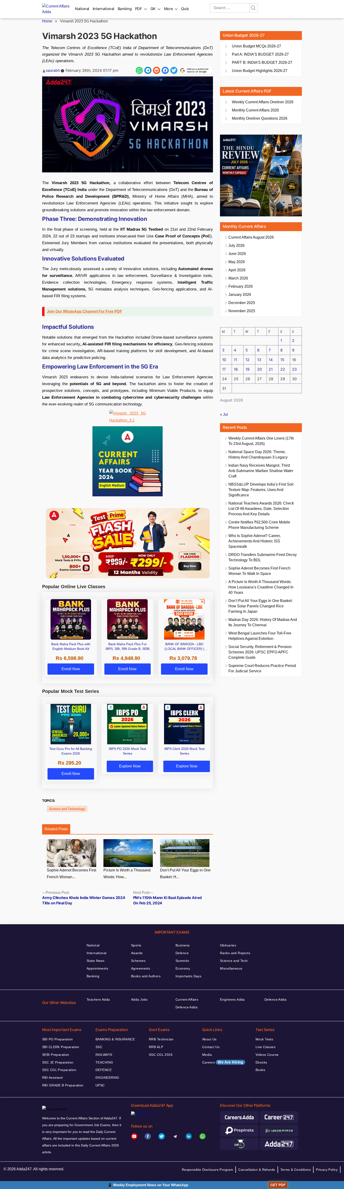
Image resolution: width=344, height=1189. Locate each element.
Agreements (140, 968)
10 (224, 359)
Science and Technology (67, 809)
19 (247, 369)
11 (235, 359)
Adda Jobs (139, 999)
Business (183, 945)
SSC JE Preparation (57, 1062)
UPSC (100, 1085)
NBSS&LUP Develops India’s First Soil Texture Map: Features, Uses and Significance (260, 489)
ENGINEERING (107, 1077)
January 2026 (239, 295)
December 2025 (241, 303)
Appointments (97, 968)
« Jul (224, 414)
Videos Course (267, 1054)
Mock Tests (264, 1039)
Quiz (185, 8)
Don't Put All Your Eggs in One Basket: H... (185, 873)
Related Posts (56, 829)
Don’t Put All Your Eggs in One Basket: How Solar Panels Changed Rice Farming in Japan (260, 606)
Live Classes (265, 1047)
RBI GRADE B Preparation (63, 1085)
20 (259, 369)
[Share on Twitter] (173, 70)
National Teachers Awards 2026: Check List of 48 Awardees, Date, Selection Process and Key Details (261, 508)
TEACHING (104, 1062)
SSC (98, 1047)
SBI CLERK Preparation (60, 1047)
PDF (138, 8)
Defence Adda (187, 1007)
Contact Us (211, 1047)
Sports (136, 945)
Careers (222, 1062)
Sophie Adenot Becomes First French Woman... (71, 873)
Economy (183, 968)
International (103, 8)
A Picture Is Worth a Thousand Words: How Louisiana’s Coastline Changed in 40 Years (260, 587)
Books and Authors (146, 976)
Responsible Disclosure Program (207, 1169)
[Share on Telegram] (147, 70)
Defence (182, 953)
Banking (125, 8)
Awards (137, 953)
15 (282, 359)
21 (271, 369)
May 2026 (236, 262)
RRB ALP (156, 1047)
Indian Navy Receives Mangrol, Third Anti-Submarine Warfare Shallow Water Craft (260, 470)
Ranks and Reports (235, 953)
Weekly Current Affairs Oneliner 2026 (262, 102)
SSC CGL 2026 (160, 1054)
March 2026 (238, 278)
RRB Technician (161, 1039)
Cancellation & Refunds (256, 1169)
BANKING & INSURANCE (115, 1039)
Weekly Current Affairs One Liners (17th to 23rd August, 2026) (261, 441)
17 (224, 369)
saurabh (53, 70)
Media (207, 1054)
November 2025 (241, 311)
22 (282, 369)
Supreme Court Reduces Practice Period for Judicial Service (262, 668)
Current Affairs (187, 999)
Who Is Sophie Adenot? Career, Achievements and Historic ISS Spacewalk (254, 541)
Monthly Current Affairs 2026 (255, 110)
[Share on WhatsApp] (139, 70)
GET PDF (277, 1185)
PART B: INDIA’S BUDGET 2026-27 (262, 62)
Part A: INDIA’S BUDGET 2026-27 (260, 54)
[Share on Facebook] (165, 70)
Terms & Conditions (295, 1169)
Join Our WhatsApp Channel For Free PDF (84, 311)
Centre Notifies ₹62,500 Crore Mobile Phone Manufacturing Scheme (259, 525)
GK (153, 8)
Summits (182, 961)
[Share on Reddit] (156, 70)
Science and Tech (234, 961)
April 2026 (236, 270)
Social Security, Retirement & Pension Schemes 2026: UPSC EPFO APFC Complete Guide (260, 652)
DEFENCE (103, 1070)
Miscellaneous (231, 968)
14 (271, 359)
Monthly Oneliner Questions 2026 (259, 118)
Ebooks (261, 1062)
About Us (209, 1039)
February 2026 (240, 286)
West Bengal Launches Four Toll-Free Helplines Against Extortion (259, 636)
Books (260, 1070)
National (82, 8)
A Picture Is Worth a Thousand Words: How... (129, 865)
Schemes (138, 961)
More (168, 8)
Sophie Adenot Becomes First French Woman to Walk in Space (259, 571)
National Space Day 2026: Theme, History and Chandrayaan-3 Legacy (258, 454)
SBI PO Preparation (57, 1039)
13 (259, 359)
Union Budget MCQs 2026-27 (256, 46)
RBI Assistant (52, 1077)
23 (294, 369)
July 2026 (236, 245)
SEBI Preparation (55, 1054)
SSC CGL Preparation (59, 1070)
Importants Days (188, 976)
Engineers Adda (232, 999)
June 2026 (237, 254)
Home (47, 21)
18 (236, 369)
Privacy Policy (327, 1169)
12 (247, 359)
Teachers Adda (98, 999)
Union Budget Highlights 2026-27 (259, 71)
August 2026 (251, 237)
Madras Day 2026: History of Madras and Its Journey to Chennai (262, 622)
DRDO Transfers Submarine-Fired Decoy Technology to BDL (262, 557)
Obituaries (228, 945)
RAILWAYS (103, 1054)
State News (95, 961)
